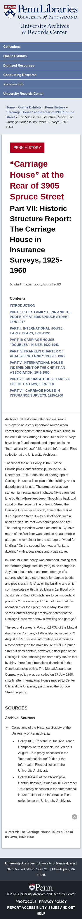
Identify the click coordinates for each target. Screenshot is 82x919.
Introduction (22, 305)
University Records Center (23, 93)
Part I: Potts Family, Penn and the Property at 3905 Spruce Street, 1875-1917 (41, 317)
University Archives (20, 863)
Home (10, 107)
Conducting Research (20, 75)
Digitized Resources (18, 65)
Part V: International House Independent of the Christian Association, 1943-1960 (37, 367)
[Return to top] (74, 818)
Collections (12, 46)
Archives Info (13, 84)
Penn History (55, 107)
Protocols (26, 902)
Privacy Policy (53, 902)
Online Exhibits (15, 56)
